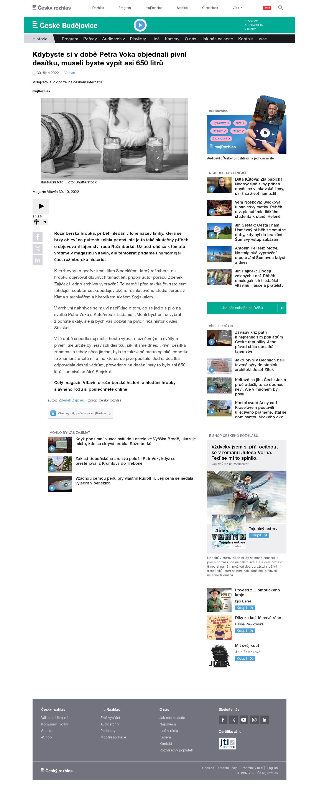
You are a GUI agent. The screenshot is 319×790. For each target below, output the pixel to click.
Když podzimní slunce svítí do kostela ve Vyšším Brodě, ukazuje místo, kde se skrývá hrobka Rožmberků (136, 441)
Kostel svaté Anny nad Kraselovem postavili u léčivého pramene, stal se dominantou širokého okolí (260, 409)
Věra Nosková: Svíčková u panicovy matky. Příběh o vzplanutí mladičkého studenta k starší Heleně (258, 209)
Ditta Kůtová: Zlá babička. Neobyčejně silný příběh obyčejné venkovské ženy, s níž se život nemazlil (259, 186)
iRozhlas (98, 8)
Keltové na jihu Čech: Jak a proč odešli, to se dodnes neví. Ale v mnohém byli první (260, 386)
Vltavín (69, 73)
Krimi (238, 123)
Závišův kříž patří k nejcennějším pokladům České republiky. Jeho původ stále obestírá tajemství (259, 342)
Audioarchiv (254, 25)
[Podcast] (36, 222)
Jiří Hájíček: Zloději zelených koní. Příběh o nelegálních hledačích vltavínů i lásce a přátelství (259, 278)
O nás (190, 38)
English (272, 768)
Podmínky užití (252, 768)
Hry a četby (219, 123)
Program (124, 8)
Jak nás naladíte (217, 38)
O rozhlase (210, 8)
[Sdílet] (44, 222)
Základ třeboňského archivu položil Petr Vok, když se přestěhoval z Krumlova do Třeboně (126, 461)
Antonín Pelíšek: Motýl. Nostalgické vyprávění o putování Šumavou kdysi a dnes (260, 255)
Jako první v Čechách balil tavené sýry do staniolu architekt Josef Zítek (259, 365)
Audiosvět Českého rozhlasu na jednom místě (240, 158)
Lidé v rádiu (169, 731)
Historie (40, 38)
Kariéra (165, 737)
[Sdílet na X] (38, 249)
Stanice (182, 8)
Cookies (208, 768)
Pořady (90, 38)
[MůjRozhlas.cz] (41, 92)
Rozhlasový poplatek (176, 750)
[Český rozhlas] (52, 8)
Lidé (155, 38)
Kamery (250, 29)
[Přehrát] (41, 206)
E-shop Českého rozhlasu (233, 436)
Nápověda (168, 724)
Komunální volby (54, 724)
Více (265, 38)
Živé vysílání (219, 138)
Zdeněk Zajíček (71, 400)
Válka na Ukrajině (54, 718)
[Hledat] (280, 8)
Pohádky (217, 130)
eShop (46, 737)
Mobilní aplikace (113, 737)
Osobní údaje (228, 768)
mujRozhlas (154, 8)
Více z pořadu (222, 326)
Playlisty (138, 38)
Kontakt (245, 38)
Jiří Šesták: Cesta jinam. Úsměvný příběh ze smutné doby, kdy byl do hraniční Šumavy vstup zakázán (260, 232)
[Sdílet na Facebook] (38, 237)
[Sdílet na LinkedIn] (38, 260)
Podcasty (108, 731)
